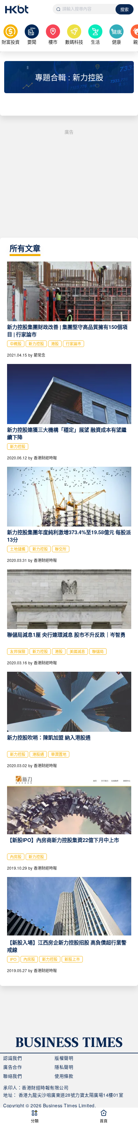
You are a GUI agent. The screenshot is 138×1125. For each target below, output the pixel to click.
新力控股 (36, 343)
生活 (95, 42)
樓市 (52, 42)
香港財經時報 (45, 457)
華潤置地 (58, 754)
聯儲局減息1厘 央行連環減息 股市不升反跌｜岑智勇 (66, 634)
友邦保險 (17, 651)
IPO (13, 959)
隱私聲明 (64, 1067)
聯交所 (60, 549)
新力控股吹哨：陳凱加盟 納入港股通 (49, 737)
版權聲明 (64, 1058)
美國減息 (77, 651)
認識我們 (12, 1058)
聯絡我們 (12, 1076)
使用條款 (64, 1076)
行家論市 (73, 343)
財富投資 (11, 42)
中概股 (16, 343)
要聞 (31, 42)
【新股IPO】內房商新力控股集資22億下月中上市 (63, 840)
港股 (55, 343)
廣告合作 (12, 1067)
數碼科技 (74, 42)
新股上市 (72, 959)
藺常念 (39, 355)
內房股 (16, 856)
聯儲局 (98, 651)
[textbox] (84, 9)
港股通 (38, 754)
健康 (116, 42)
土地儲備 (17, 549)
